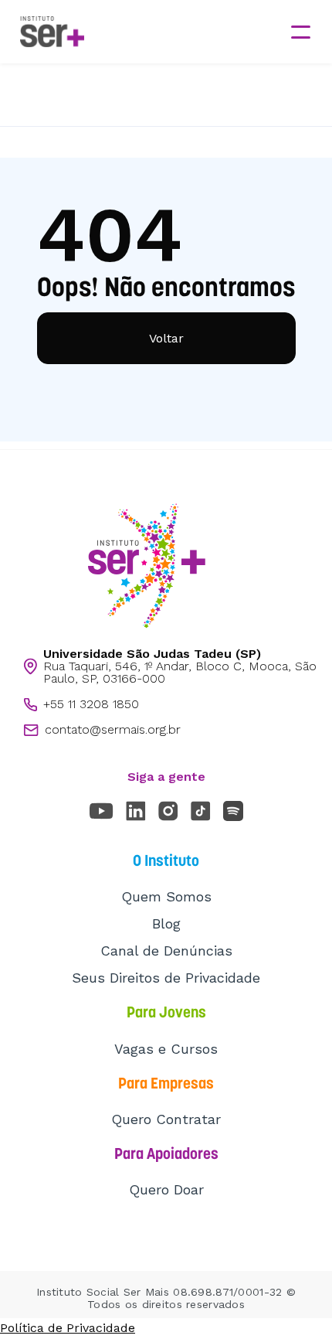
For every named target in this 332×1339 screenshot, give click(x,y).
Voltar (166, 338)
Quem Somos (166, 896)
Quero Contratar (166, 1119)
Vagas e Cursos (166, 1049)
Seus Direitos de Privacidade (166, 977)
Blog (166, 923)
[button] (300, 31)
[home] (48, 31)
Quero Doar (166, 1189)
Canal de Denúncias (166, 950)
